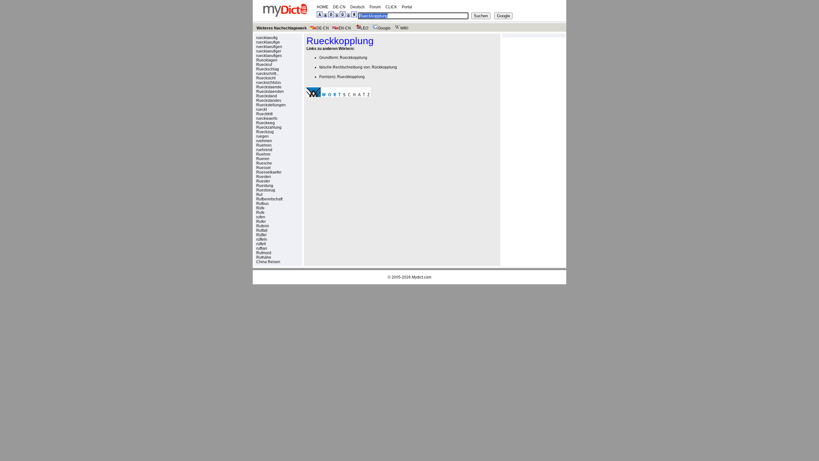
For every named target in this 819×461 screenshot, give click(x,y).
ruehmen (264, 141)
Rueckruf (264, 64)
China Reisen (268, 262)
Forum (375, 7)
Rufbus (262, 203)
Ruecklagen (266, 60)
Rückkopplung (384, 67)
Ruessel (263, 168)
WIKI (404, 28)
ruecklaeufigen (269, 46)
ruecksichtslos (268, 82)
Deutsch (357, 7)
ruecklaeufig (267, 38)
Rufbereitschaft (269, 199)
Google (384, 28)
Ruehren (264, 145)
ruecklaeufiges (269, 55)
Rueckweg (265, 123)
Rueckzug (265, 132)
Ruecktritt (264, 114)
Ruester (263, 181)
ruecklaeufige (268, 42)
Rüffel (261, 235)
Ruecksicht (265, 78)
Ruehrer (263, 154)
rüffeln (261, 239)
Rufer (261, 221)
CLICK (391, 7)
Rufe (260, 212)
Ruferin (262, 226)
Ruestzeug (265, 190)
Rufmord (263, 253)
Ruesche (264, 163)
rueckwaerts (266, 118)
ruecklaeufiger (268, 51)
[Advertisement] (360, 146)
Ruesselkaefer (269, 172)
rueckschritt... (267, 73)
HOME (322, 7)
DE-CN (339, 7)
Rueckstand (266, 96)
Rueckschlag (267, 69)
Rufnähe (263, 257)
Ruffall (261, 230)
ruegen (262, 136)
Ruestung (264, 185)
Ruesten (263, 176)
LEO (364, 28)
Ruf (259, 194)
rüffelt (261, 244)
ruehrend (264, 150)
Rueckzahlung (269, 127)
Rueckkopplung (353, 57)
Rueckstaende (269, 87)
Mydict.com (421, 277)
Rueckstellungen (271, 105)
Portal (407, 7)
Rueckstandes (268, 100)
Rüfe (260, 208)
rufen (260, 217)
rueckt (261, 109)
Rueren (262, 159)
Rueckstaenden (270, 91)
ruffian (261, 248)
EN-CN (344, 28)
